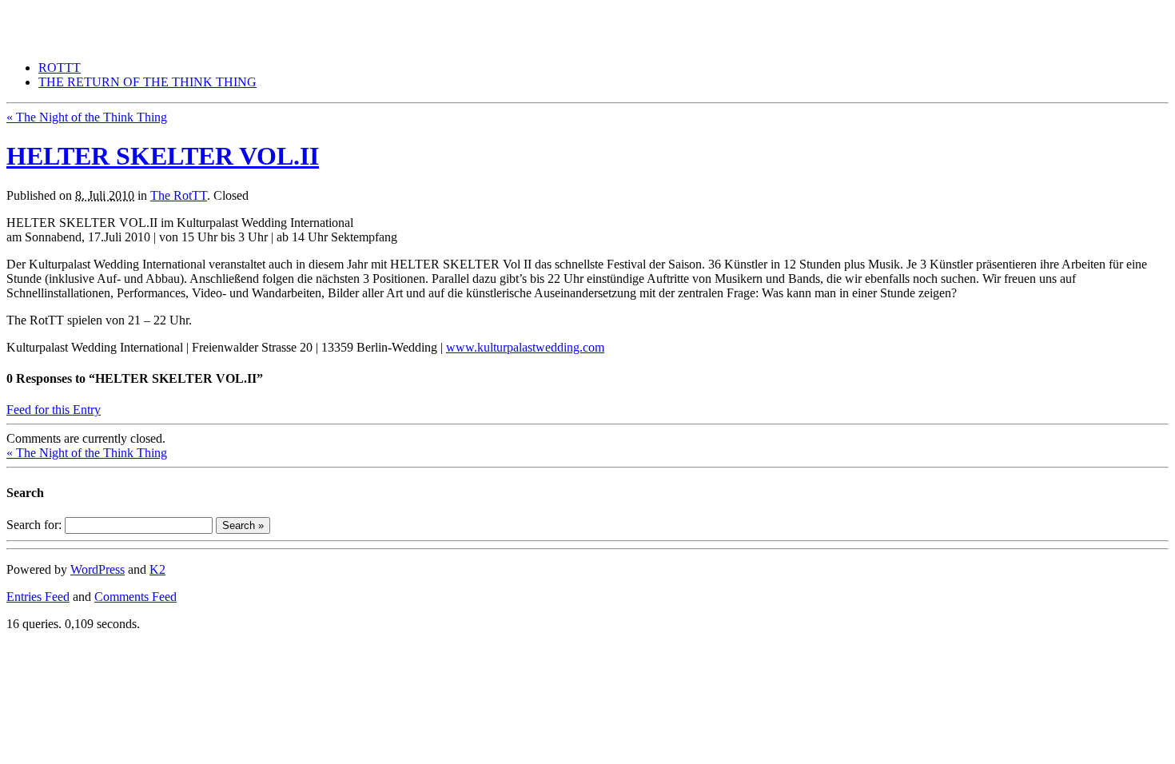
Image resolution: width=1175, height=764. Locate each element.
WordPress (97, 569)
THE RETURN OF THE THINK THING (115, 13)
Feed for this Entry (53, 409)
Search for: (34, 524)
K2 (157, 569)
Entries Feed (38, 596)
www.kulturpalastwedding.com (525, 347)
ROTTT (59, 67)
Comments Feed (135, 596)
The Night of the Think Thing (86, 117)
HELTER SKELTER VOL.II (162, 155)
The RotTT (178, 195)
